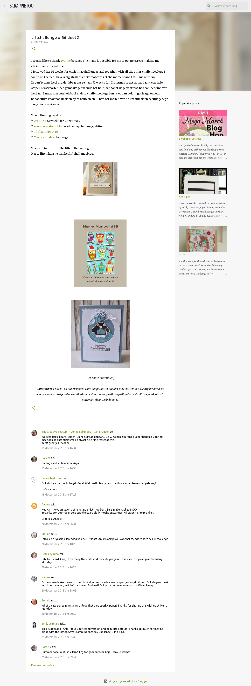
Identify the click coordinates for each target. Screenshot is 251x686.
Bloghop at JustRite (190, 138)
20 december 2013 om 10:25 (58, 544)
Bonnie (45, 600)
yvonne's (39, 120)
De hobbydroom (51, 478)
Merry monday (43, 137)
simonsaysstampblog (48, 126)
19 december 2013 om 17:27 (58, 494)
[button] (33, 48)
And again (184, 196)
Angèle (45, 504)
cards (182, 254)
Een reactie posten (42, 665)
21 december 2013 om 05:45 (58, 637)
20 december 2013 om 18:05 (58, 590)
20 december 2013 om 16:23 (58, 567)
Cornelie (46, 646)
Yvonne (66, 60)
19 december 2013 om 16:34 (58, 448)
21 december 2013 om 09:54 (58, 657)
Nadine (45, 577)
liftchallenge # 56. (46, 131)
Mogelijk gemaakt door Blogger (127, 681)
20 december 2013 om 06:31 (58, 523)
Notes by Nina (50, 553)
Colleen (46, 457)
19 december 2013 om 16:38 (58, 468)
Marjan (46, 533)
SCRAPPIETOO (22, 6)
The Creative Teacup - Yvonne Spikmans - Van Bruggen (75, 431)
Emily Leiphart (50, 623)
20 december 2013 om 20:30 (58, 613)
